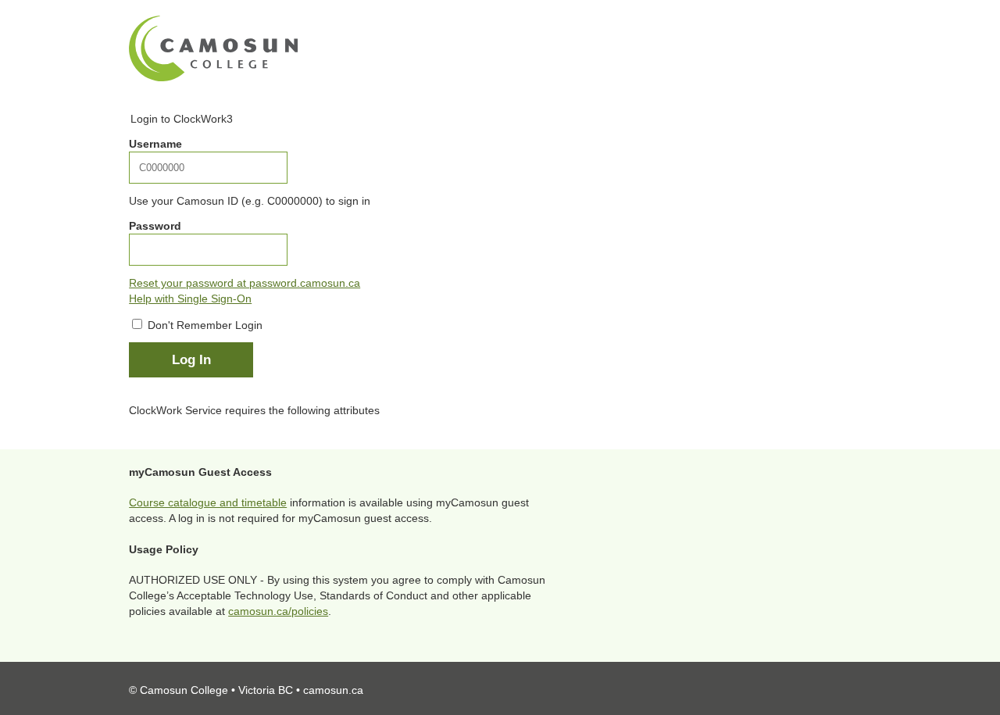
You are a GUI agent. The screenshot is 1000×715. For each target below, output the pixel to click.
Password (155, 226)
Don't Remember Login (205, 325)
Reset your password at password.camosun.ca (244, 283)
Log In (191, 359)
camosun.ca (333, 690)
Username (155, 144)
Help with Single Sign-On (190, 298)
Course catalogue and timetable (208, 502)
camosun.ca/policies (278, 611)
